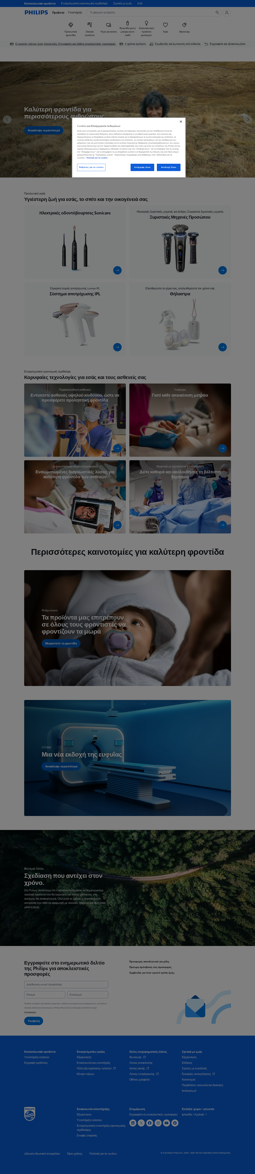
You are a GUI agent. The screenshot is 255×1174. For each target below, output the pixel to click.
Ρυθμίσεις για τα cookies (91, 167)
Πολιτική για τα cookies (97, 158)
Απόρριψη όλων (142, 167)
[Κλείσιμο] (181, 121)
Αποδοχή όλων (168, 167)
